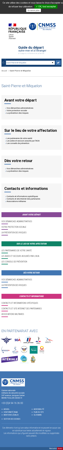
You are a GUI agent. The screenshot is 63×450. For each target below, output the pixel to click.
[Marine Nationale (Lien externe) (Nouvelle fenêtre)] (38, 340)
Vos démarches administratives (20, 108)
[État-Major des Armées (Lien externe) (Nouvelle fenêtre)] (6, 340)
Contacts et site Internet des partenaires (23, 199)
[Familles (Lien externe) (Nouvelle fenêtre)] (24, 350)
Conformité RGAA (11, 412)
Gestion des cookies (12, 419)
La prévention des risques (17, 113)
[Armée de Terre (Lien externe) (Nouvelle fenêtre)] (28, 340)
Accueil (4, 71)
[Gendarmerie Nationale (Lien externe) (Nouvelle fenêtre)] (5, 350)
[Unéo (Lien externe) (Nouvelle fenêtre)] (24, 359)
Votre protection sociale (17, 110)
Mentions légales (11, 415)
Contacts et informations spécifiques (22, 196)
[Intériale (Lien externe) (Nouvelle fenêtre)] (9, 359)
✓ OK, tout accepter (46, 6)
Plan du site (39, 412)
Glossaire (38, 415)
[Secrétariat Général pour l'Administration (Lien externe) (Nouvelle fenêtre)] (18, 340)
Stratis (60, 448)
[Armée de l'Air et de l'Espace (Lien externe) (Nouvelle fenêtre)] (48, 340)
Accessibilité (39, 409)
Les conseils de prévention (18, 143)
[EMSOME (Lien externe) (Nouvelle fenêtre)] (32, 359)
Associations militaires (16, 201)
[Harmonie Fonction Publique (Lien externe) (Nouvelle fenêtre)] (41, 350)
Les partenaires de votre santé (19, 138)
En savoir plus (33, 10)
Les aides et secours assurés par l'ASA (23, 141)
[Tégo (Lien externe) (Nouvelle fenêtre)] (34, 350)
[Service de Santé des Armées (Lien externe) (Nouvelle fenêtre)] (15, 350)
